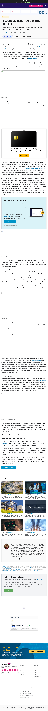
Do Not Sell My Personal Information (34, 708)
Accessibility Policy (30, 707)
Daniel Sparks (11, 494)
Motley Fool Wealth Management (27, 695)
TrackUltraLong (28, 567)
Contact (22, 672)
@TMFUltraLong (9, 568)
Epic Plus (35, 670)
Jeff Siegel (10, 513)
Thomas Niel (33, 532)
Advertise (22, 674)
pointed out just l (27, 322)
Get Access (13, 626)
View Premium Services (37, 651)
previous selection (32, 58)
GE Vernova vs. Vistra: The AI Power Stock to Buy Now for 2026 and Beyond (12, 535)
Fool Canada (22, 684)
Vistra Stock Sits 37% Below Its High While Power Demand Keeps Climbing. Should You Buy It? (12, 497)
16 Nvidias (39, 579)
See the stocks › (10, 221)
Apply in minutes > (24, 155)
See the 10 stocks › (9, 467)
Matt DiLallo (33, 513)
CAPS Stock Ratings (35, 682)
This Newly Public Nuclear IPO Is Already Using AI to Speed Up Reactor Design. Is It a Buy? (12, 516)
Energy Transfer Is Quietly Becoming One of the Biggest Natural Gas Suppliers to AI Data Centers (35, 516)
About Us (22, 665)
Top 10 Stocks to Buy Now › (36, 5)
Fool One (35, 674)
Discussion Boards (34, 684)
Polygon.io (16, 673)
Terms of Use (5, 707)
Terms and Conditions (20, 708)
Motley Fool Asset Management (26, 693)
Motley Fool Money (37, 676)
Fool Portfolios (36, 672)
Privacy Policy (13, 707)
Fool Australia (23, 682)
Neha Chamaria (11, 532)
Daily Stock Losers (43, 13)
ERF (26, 64)
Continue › (8, 590)
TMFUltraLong (6, 567)
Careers (22, 667)
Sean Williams (7, 32)
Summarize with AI (27, 36)
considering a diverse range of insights (9, 570)
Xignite (11, 673)
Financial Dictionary (35, 687)
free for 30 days (18, 569)
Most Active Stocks (41, 10)
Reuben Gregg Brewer (35, 494)
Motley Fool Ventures (24, 697)
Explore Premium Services (15, 16)
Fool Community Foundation (26, 699)
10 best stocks (7, 216)
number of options (36, 360)
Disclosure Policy (21, 707)
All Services (36, 665)
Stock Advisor (36, 667)
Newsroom (22, 670)
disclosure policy (35, 570)
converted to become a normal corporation (34, 168)
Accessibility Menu (24, 0)
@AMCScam (23, 559)
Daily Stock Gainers (41, 12)
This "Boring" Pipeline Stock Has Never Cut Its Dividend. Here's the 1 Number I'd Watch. (35, 535)
